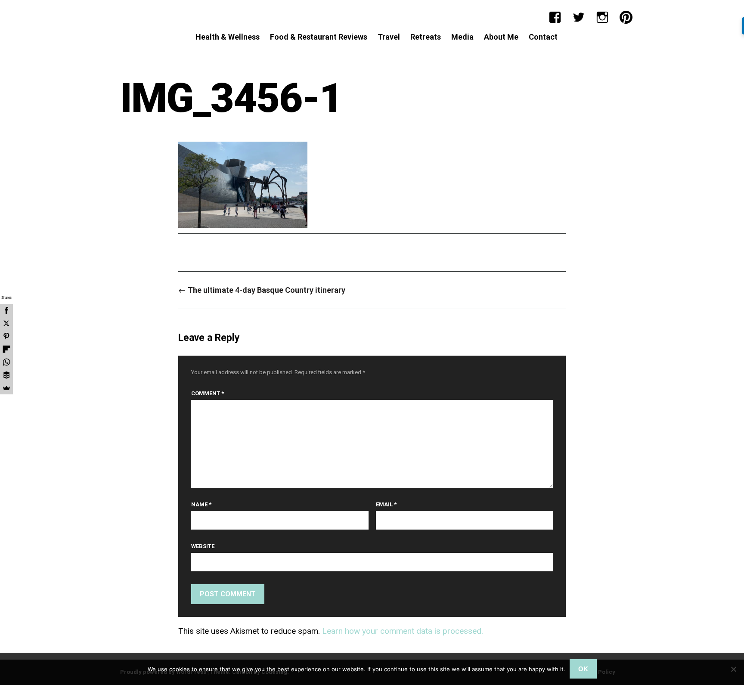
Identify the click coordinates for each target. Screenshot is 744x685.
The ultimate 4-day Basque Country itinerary (261, 289)
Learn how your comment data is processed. (402, 631)
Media (462, 36)
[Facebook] (555, 17)
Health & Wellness (227, 36)
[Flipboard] (6, 349)
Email (386, 504)
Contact (543, 36)
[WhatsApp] (6, 362)
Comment (207, 393)
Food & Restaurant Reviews (318, 36)
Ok (583, 669)
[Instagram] (602, 17)
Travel (389, 36)
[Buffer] (6, 375)
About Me (501, 36)
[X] (6, 323)
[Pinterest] (626, 17)
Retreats (425, 36)
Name (201, 504)
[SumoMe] (6, 387)
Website (202, 546)
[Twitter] (578, 17)
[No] (733, 669)
